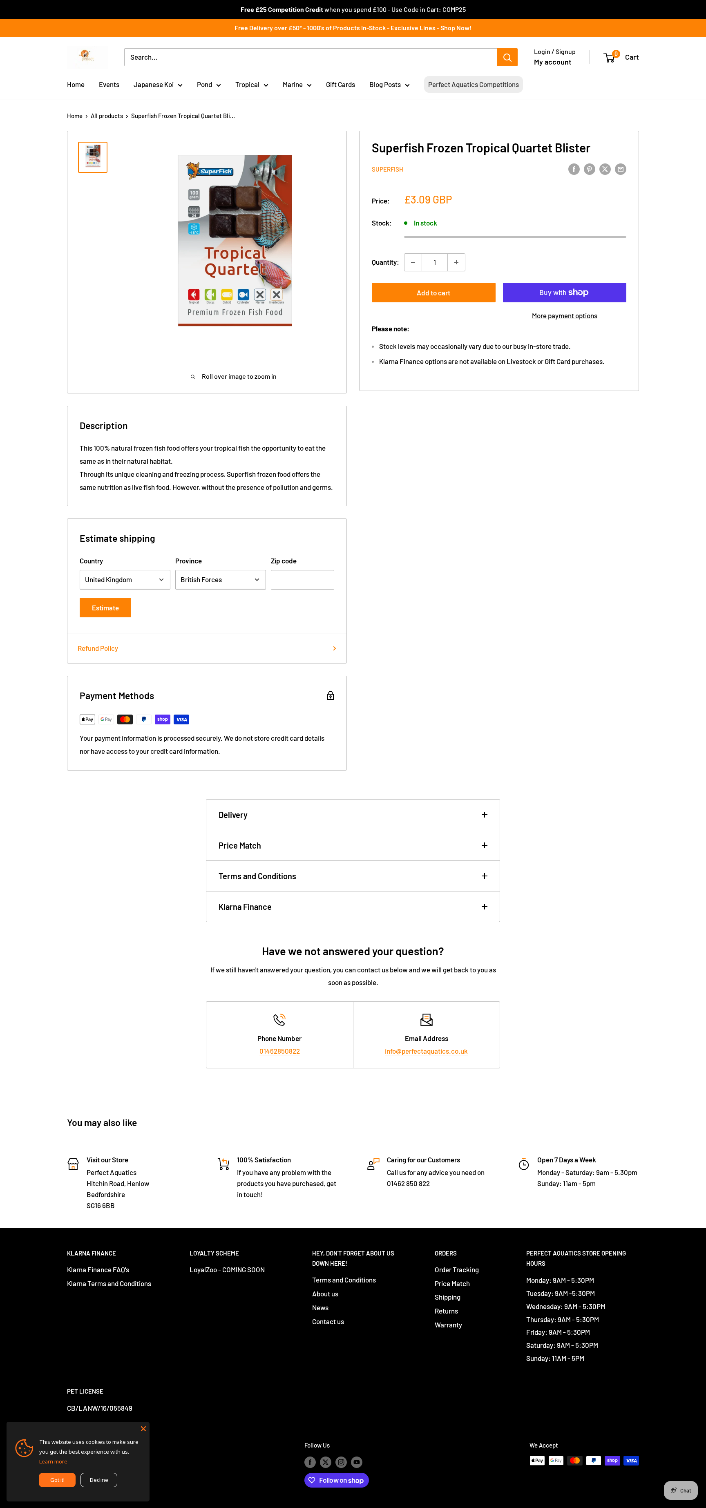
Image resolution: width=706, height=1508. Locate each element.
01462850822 (279, 1051)
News (320, 1307)
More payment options (564, 315)
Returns (446, 1311)
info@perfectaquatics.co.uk (426, 1051)
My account (553, 61)
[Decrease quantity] (413, 262)
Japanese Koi (154, 84)
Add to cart (433, 292)
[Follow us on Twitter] (325, 1462)
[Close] (143, 1428)
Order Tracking (457, 1269)
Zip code (284, 560)
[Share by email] (620, 168)
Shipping (447, 1297)
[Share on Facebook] (574, 168)
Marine (293, 84)
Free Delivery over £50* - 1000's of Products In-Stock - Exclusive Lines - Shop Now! (353, 27)
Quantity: (385, 262)
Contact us (328, 1321)
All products (107, 115)
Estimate (105, 607)
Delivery (233, 815)
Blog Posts (385, 84)
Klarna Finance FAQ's (98, 1269)
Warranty (448, 1324)
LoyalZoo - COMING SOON (227, 1269)
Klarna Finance (245, 907)
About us (325, 1293)
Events (109, 84)
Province (188, 560)
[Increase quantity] (456, 262)
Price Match (240, 845)
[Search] (507, 57)
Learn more (53, 1461)
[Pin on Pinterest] (589, 168)
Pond (204, 84)
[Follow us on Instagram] (341, 1462)
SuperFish (387, 169)
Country (91, 560)
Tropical (247, 84)
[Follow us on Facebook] (310, 1462)
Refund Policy (98, 648)
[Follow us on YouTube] (356, 1462)
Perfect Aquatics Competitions (473, 84)
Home (76, 84)
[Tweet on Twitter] (605, 168)
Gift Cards (340, 84)
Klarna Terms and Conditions (109, 1283)
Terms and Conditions (257, 876)
